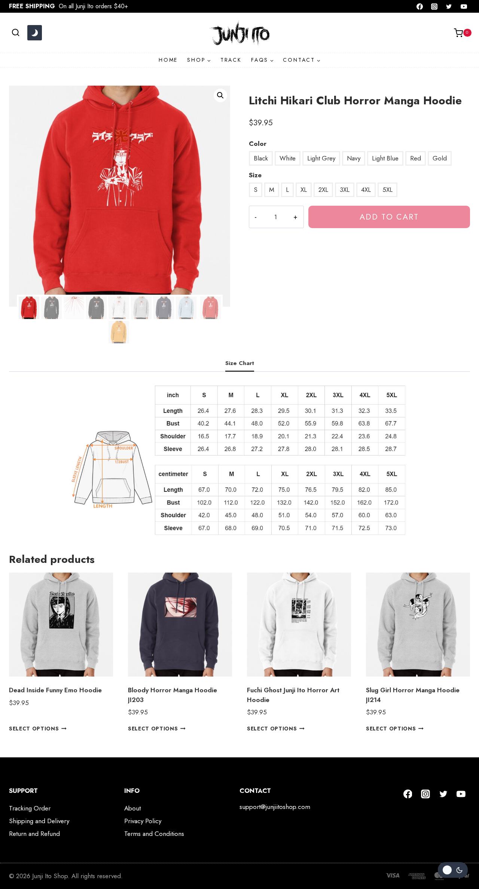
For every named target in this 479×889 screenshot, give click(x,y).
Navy (353, 158)
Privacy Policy (142, 820)
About (132, 808)
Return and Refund (34, 833)
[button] (220, 95)
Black (261, 158)
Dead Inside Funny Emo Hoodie (55, 690)
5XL (387, 189)
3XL (345, 189)
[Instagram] (434, 6)
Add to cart (389, 217)
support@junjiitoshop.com (275, 806)
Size (255, 175)
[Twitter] (449, 6)
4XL (366, 189)
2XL (323, 189)
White (288, 158)
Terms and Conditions (154, 833)
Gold (440, 158)
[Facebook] (420, 6)
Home (168, 60)
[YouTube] (463, 6)
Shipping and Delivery (39, 820)
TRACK (231, 60)
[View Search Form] (15, 33)
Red (415, 158)
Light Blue (385, 158)
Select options (34, 728)
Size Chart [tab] (239, 363)
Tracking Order (30, 808)
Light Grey (321, 158)
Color (257, 143)
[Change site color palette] (34, 33)
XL (303, 189)
